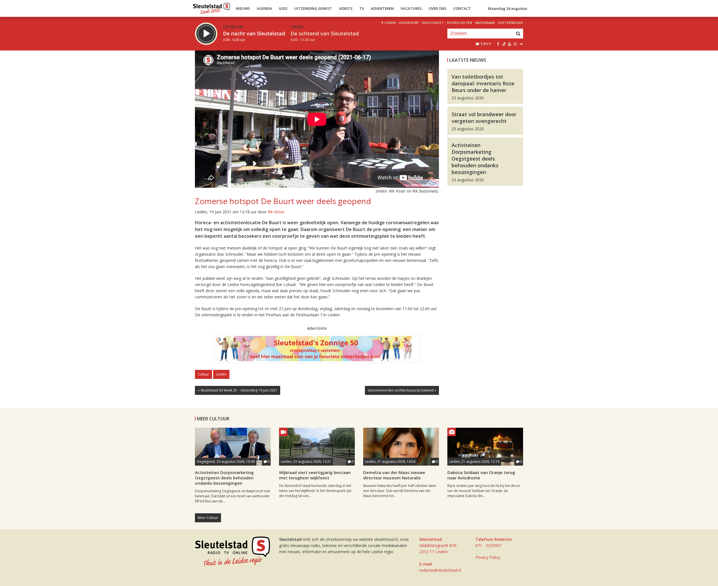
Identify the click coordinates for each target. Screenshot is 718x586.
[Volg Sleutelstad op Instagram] (515, 43)
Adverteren (382, 8)
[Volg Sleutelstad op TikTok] (503, 43)
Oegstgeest (433, 22)
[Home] (211, 7)
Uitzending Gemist (313, 8)
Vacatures (411, 8)
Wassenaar (485, 22)
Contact (462, 8)
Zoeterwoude (510, 22)
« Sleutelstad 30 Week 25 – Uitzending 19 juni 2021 (237, 390)
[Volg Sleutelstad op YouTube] (509, 43)
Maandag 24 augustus (507, 8)
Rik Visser (276, 211)
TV (361, 8)
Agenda (264, 8)
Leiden (390, 22)
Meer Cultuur (208, 517)
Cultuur (203, 374)
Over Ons (438, 8)
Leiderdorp (409, 22)
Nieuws (243, 8)
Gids (283, 8)
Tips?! (485, 43)
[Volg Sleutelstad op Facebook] (498, 43)
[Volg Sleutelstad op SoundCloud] (521, 43)
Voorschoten (459, 22)
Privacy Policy (487, 557)
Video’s (346, 8)
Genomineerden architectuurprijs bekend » (402, 390)
